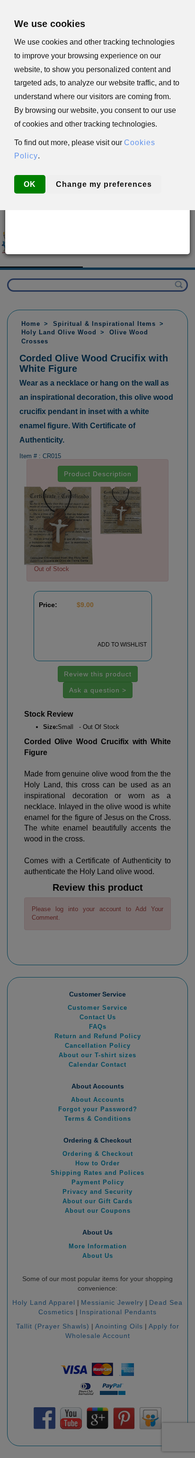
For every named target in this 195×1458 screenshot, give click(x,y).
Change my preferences (104, 184)
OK (30, 184)
